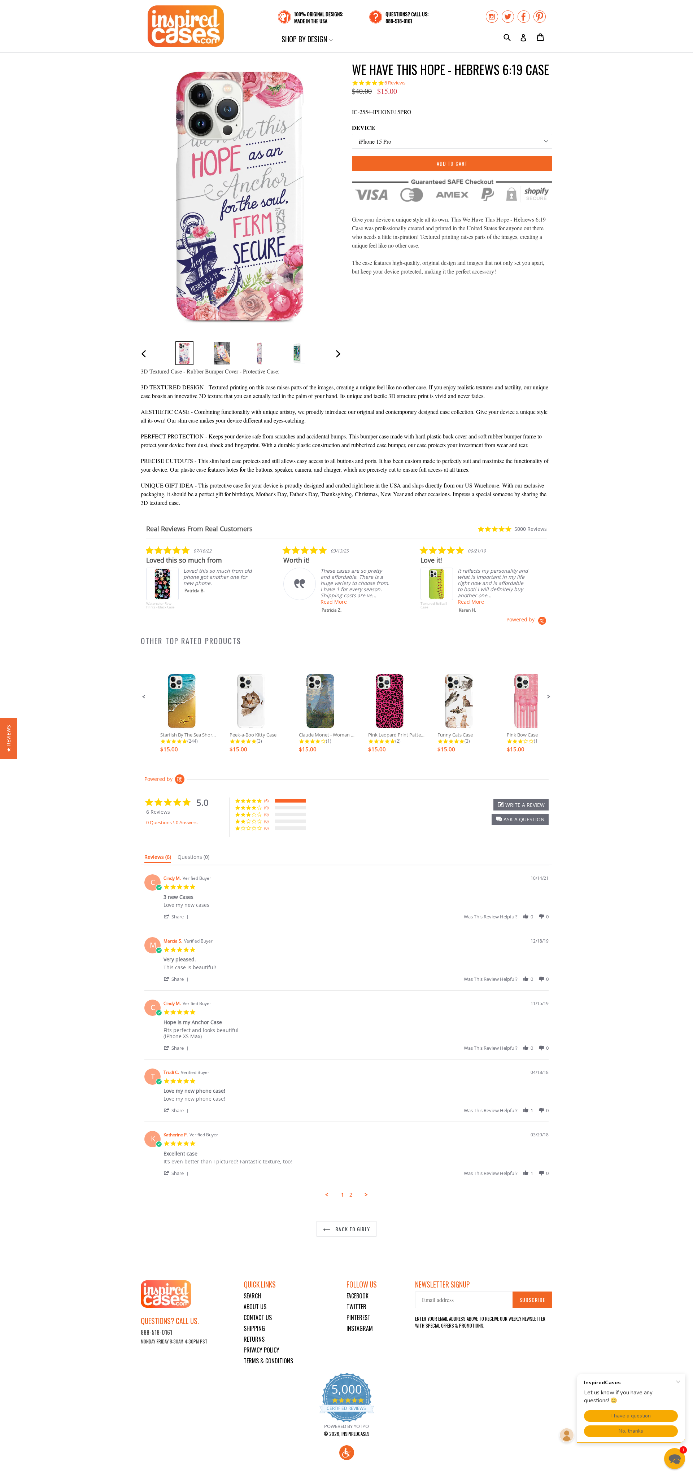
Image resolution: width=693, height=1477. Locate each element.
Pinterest (358, 1317)
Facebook (357, 1296)
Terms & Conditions (268, 1360)
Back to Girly (352, 1229)
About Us (255, 1306)
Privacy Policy (261, 1350)
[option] (184, 353)
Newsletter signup (442, 1284)
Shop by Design (309, 38)
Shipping (254, 1328)
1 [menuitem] (342, 1195)
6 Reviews (394, 83)
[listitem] (200, 581)
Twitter (356, 1306)
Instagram (359, 1328)
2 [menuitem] (350, 1195)
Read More (334, 601)
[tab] (157, 858)
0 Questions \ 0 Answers (171, 822)
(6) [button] (266, 800)
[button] (144, 697)
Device (363, 127)
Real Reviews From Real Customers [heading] (199, 529)
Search (252, 1296)
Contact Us (258, 1317)
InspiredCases (355, 1433)
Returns (254, 1339)
